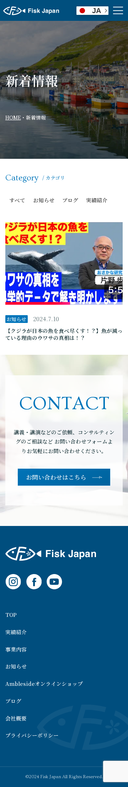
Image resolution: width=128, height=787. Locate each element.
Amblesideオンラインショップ (44, 684)
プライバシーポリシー (32, 735)
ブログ (70, 200)
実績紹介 (96, 200)
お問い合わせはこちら (56, 477)
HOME (13, 117)
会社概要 (16, 718)
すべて (17, 200)
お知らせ (43, 200)
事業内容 (16, 649)
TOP (11, 615)
